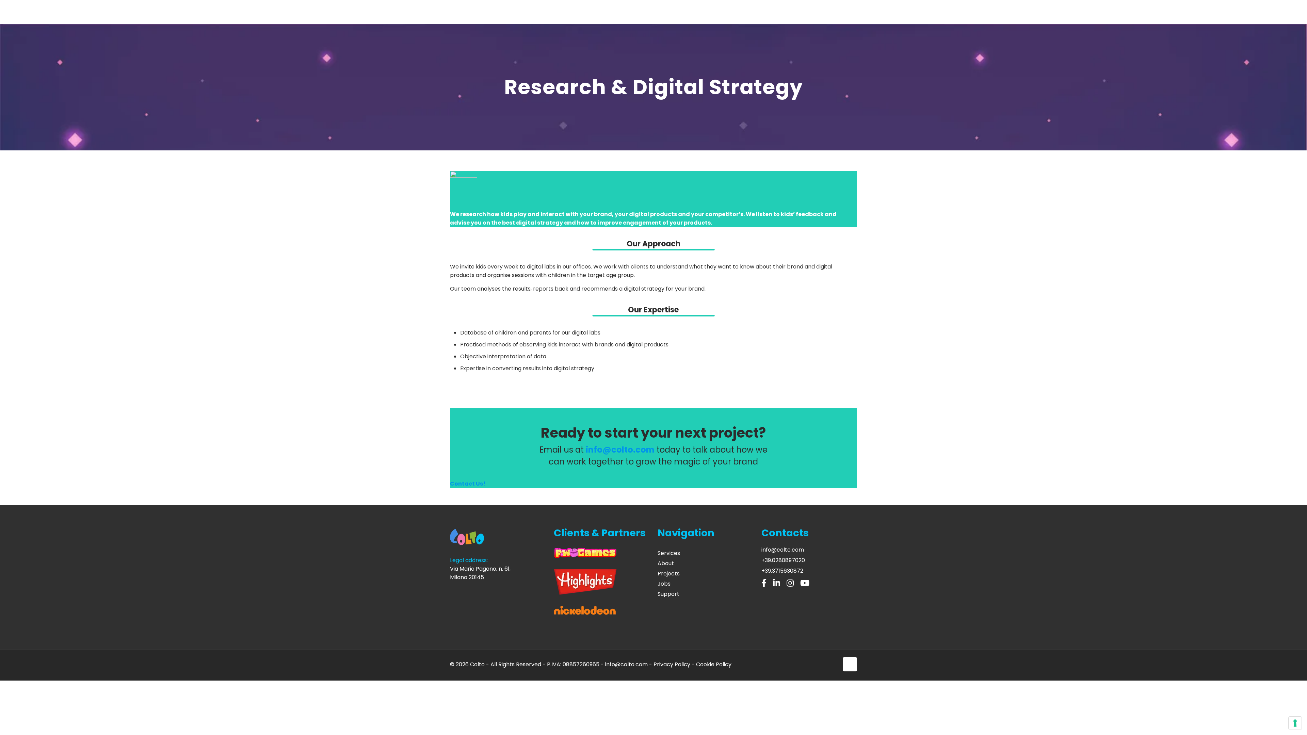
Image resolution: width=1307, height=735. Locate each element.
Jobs (664, 584)
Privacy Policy (672, 664)
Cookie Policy (713, 664)
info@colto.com (782, 550)
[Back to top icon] (850, 664)
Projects (669, 573)
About (666, 563)
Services (669, 553)
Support (668, 594)
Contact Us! (467, 484)
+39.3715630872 (782, 571)
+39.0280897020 (783, 560)
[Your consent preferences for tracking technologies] (1295, 723)
